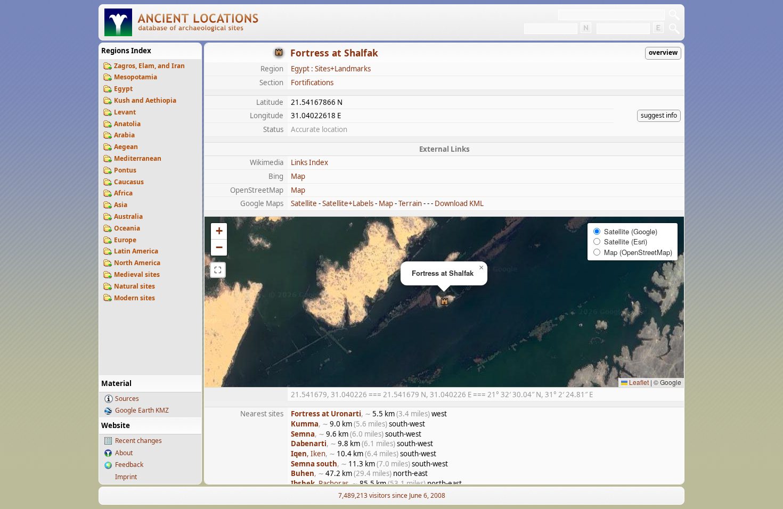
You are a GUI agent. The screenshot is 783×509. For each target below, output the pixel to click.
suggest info (659, 115)
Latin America (136, 251)
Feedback (129, 464)
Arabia (124, 134)
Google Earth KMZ (142, 410)
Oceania (127, 228)
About (124, 452)
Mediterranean (137, 158)
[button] (444, 302)
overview (663, 52)
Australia (128, 216)
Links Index (309, 162)
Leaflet (638, 382)
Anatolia (127, 123)
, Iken (308, 453)
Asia (120, 204)
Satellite (304, 203)
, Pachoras (319, 483)
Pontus (125, 170)
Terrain (410, 203)
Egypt (123, 88)
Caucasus (129, 181)
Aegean (126, 146)
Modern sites (134, 297)
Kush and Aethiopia (145, 100)
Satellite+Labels (347, 203)
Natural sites (134, 286)
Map (298, 176)
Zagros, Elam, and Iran (149, 65)
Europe (125, 239)
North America (137, 262)
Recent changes (138, 440)
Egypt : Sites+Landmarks (331, 68)
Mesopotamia (135, 76)
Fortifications (312, 82)
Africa (123, 193)
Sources (127, 398)
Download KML (459, 203)
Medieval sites (137, 274)
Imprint (126, 476)
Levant (125, 112)
